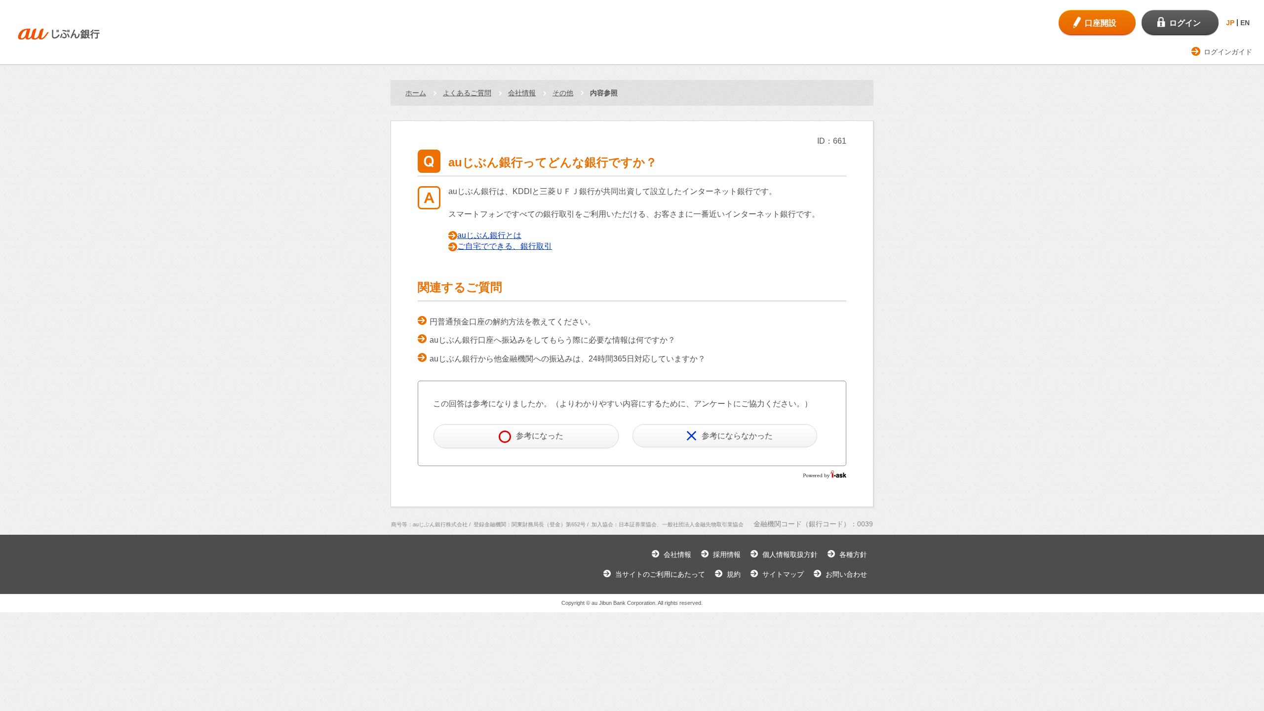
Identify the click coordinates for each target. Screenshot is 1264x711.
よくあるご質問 (467, 93)
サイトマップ (783, 574)
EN (1245, 23)
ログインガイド (1228, 52)
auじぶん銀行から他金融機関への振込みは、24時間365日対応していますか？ (568, 359)
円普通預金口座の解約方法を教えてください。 (512, 321)
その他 (563, 93)
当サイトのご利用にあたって (660, 574)
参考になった (539, 436)
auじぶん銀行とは (489, 235)
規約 (734, 574)
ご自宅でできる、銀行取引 (504, 246)
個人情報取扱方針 (790, 554)
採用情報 (727, 554)
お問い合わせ (846, 574)
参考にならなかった (737, 436)
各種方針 (853, 554)
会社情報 (522, 93)
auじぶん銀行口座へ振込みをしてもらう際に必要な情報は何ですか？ (552, 340)
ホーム (415, 93)
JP (1230, 23)
